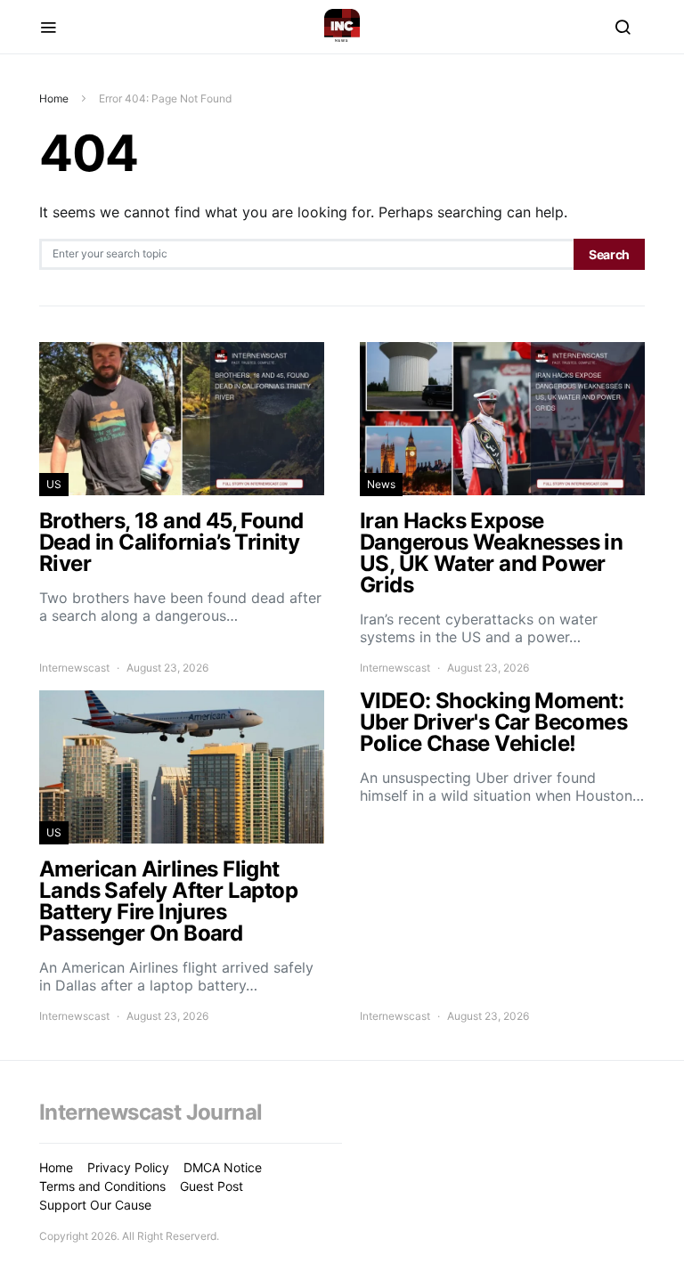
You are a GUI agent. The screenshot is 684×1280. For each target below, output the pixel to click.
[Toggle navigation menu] (48, 26)
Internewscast (74, 667)
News (381, 484)
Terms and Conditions (102, 1186)
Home (54, 98)
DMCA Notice (222, 1167)
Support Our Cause (95, 1204)
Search (609, 254)
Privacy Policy (128, 1167)
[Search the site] (622, 26)
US (53, 484)
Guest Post (211, 1186)
